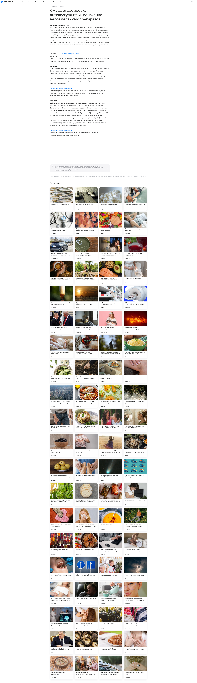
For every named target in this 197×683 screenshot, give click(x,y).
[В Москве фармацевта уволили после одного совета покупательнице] (110, 297)
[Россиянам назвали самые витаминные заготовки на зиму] (61, 470)
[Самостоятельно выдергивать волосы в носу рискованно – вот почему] (86, 519)
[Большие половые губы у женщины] (135, 223)
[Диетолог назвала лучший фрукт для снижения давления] (61, 494)
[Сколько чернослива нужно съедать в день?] (61, 445)
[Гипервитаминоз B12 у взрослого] (86, 593)
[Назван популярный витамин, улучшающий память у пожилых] (86, 273)
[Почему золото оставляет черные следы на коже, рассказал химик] (135, 642)
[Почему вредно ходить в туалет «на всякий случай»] (135, 420)
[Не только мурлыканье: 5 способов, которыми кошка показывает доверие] (110, 322)
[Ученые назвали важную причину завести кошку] (61, 519)
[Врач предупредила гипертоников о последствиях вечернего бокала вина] (86, 667)
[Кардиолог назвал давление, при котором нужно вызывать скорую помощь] (135, 199)
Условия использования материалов (147, 681)
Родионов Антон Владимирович (68, 54)
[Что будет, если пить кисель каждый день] (135, 248)
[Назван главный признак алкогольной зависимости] (86, 346)
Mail (2, 681)
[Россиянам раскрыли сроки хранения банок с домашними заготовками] (61, 544)
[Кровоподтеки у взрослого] (135, 371)
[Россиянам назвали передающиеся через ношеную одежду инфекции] (135, 618)
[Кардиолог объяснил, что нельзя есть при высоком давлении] (61, 273)
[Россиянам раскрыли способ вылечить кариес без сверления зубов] (61, 568)
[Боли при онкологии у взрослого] (135, 494)
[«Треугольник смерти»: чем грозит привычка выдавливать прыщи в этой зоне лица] (135, 593)
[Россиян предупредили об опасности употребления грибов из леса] (135, 445)
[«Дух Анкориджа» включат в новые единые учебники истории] (61, 322)
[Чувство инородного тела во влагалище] (61, 346)
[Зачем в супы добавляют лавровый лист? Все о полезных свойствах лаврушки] (61, 371)
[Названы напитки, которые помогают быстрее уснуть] (110, 593)
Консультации (53, 6)
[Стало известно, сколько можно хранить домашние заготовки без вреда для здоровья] (110, 494)
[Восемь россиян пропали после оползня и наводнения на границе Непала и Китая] (61, 396)
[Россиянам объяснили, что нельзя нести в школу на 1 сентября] (110, 568)
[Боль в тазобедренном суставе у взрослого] (61, 420)
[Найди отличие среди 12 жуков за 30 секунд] (135, 470)
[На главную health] (8, 2)
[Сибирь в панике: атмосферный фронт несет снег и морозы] (135, 396)
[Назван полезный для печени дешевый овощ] (110, 223)
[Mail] (2, 2)
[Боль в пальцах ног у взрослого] (86, 470)
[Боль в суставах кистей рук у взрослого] (86, 445)
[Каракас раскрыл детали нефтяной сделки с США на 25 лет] (86, 297)
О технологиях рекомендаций (172, 681)
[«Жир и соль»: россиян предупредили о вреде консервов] (86, 248)
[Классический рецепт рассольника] (61, 667)
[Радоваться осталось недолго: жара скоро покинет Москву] (110, 667)
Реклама (13, 681)
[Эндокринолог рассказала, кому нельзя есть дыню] (110, 396)
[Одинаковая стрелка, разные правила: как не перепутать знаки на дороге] (86, 568)
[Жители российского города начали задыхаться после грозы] (135, 568)
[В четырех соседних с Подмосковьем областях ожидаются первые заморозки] (110, 618)
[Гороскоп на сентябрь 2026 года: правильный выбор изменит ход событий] (110, 445)
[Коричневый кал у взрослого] (135, 273)
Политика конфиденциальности (187, 681)
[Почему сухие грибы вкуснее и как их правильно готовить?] (86, 642)
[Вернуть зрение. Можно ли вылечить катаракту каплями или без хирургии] (86, 618)
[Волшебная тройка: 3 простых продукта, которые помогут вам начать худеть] (86, 396)
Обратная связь (160, 681)
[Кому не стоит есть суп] (110, 519)
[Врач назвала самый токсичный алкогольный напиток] (61, 297)
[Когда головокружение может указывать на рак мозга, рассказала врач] (61, 618)
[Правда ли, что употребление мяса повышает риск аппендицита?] (86, 544)
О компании (7, 681)
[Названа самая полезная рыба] (61, 199)
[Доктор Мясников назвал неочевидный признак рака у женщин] (86, 322)
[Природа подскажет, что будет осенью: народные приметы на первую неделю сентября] (86, 223)
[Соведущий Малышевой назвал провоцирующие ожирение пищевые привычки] (86, 494)
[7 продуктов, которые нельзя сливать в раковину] (110, 371)
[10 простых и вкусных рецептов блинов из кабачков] (86, 420)
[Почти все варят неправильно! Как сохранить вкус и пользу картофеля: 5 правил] (135, 346)
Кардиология (62, 6)
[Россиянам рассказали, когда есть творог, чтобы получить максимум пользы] (110, 199)
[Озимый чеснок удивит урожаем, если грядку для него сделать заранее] (86, 371)
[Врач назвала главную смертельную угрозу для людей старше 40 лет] (110, 273)
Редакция (136, 681)
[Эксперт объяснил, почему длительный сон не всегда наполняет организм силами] (135, 544)
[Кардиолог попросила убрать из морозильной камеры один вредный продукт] (110, 248)
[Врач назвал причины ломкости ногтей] (135, 667)
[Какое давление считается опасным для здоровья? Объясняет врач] (61, 223)
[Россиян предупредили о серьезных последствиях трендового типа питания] (110, 642)
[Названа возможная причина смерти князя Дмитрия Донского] (110, 346)
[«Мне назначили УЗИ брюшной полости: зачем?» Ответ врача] (61, 593)
